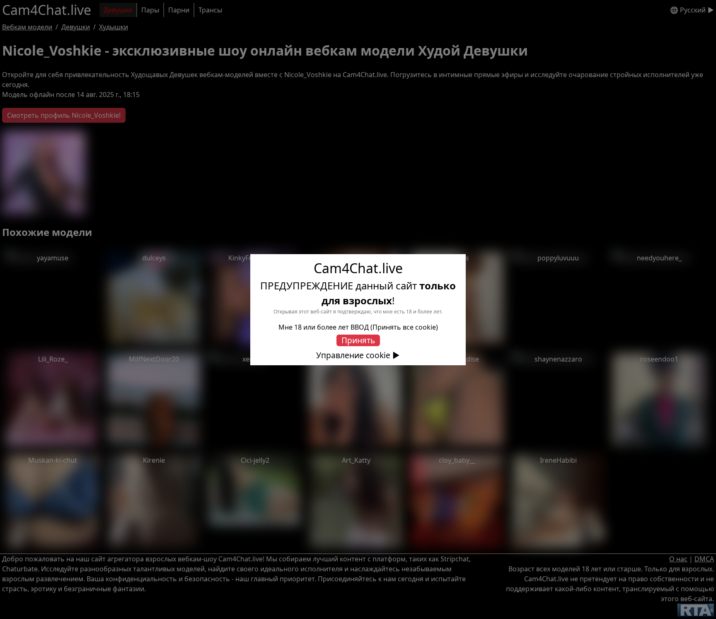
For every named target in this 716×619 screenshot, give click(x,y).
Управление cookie (353, 355)
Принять (358, 340)
